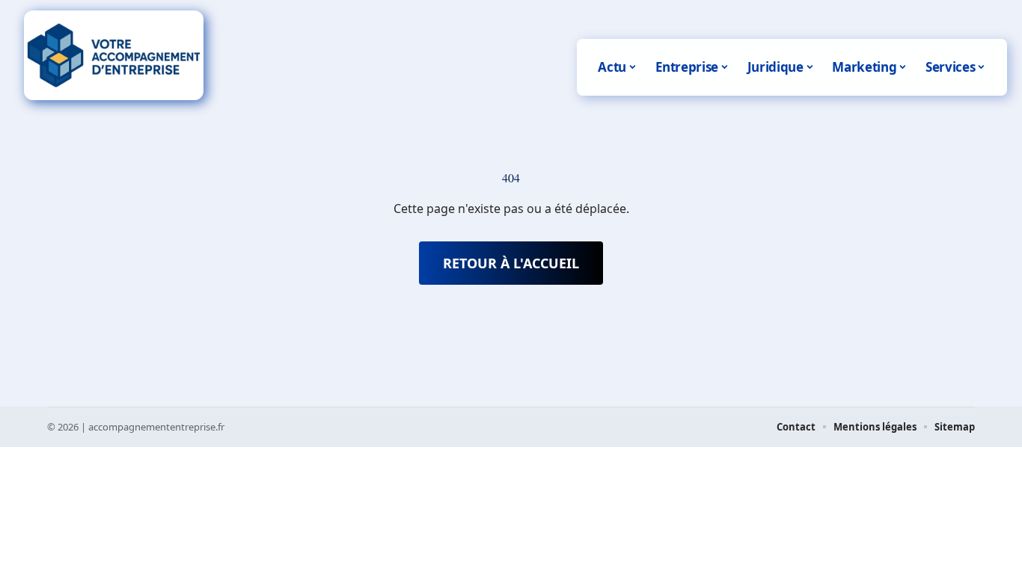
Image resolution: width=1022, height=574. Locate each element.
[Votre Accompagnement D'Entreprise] (114, 55)
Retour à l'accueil (511, 263)
